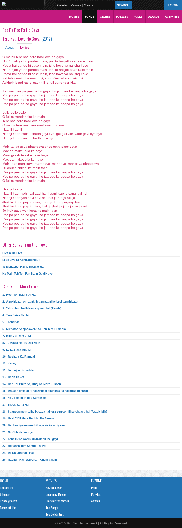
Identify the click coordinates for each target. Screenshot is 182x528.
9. (17, 349)
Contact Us (6, 487)
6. (34, 329)
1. (19, 294)
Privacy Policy (8, 501)
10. (18, 356)
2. (40, 301)
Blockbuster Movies (57, 501)
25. (29, 459)
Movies (74, 16)
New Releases (54, 487)
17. (15, 404)
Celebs (105, 16)
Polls (138, 16)
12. (18, 370)
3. (31, 308)
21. (18, 432)
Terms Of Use (8, 507)
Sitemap (5, 494)
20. (33, 425)
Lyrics (24, 47)
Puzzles (122, 16)
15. (45, 391)
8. (21, 342)
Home (4, 481)
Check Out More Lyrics (20, 286)
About (9, 47)
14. (31, 384)
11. (10, 363)
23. (24, 446)
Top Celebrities (55, 514)
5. (11, 322)
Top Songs (52, 507)
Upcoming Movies (56, 494)
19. (28, 418)
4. (15, 315)
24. (18, 453)
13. (13, 377)
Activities (172, 16)
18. (54, 411)
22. (30, 439)
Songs (89, 16)
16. (24, 397)
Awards (153, 16)
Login (173, 5)
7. (16, 336)
